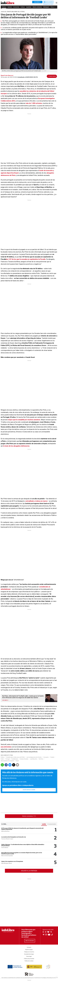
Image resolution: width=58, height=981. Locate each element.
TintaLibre (53, 7)
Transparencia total (48, 4)
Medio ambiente (37, 7)
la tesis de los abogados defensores (16, 446)
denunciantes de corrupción (7, 760)
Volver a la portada (29, 871)
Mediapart (46, 7)
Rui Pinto (41, 759)
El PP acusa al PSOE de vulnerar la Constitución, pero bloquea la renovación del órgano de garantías (22, 829)
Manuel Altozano (5, 831)
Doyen (17, 760)
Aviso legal (29, 956)
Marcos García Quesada (7, 855)
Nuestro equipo (29, 949)
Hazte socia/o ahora (29, 789)
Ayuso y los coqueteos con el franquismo (12, 861)
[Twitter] (51, 932)
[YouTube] (49, 935)
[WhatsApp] (43, 932)
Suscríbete (37, 2)
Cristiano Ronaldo (24, 759)
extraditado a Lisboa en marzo (37, 501)
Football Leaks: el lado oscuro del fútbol (15, 757)
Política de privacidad (29, 958)
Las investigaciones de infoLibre (34, 757)
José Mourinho (33, 759)
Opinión (10, 7)
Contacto (29, 947)
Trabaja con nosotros (29, 951)
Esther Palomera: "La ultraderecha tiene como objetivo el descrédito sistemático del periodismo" (22, 845)
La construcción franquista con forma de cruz (13, 837)
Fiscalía (52, 757)
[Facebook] (45, 932)
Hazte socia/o (29, 940)
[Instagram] (46, 934)
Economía (16, 7)
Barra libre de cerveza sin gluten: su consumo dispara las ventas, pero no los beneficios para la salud (21, 853)
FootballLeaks (14, 759)
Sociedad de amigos (29, 954)
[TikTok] (52, 935)
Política (4, 7)
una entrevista (6, 747)
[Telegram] (43, 934)
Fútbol (2, 759)
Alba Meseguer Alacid (6, 863)
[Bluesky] (48, 932)
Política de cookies (29, 960)
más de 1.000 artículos (34, 103)
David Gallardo (4, 847)
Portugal (8, 759)
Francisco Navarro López (7, 838)
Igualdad (28, 7)
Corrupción (46, 757)
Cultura (23, 7)
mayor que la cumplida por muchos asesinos (24, 420)
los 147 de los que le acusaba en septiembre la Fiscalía (25, 259)
